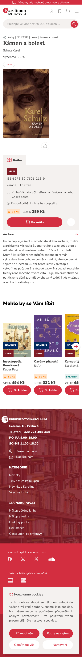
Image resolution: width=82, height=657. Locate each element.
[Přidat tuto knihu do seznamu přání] (71, 222)
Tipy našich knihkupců (24, 481)
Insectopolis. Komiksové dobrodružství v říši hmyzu (15, 363)
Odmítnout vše (24, 645)
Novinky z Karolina (21, 487)
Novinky (14, 475)
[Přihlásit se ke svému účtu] (52, 11)
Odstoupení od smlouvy (25, 534)
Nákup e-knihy (19, 516)
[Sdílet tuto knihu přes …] (45, 146)
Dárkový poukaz (20, 522)
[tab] (14, 160)
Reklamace (16, 528)
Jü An (37, 366)
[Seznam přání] (59, 11)
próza (34, 37)
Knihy (11, 37)
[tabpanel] (41, 197)
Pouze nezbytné (58, 633)
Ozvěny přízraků (46, 361)
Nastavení (60, 645)
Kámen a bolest (48, 37)
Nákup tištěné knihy (22, 511)
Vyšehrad (9, 57)
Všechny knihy (19, 492)
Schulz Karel (11, 50)
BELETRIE (22, 37)
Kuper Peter (11, 369)
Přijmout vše (24, 633)
